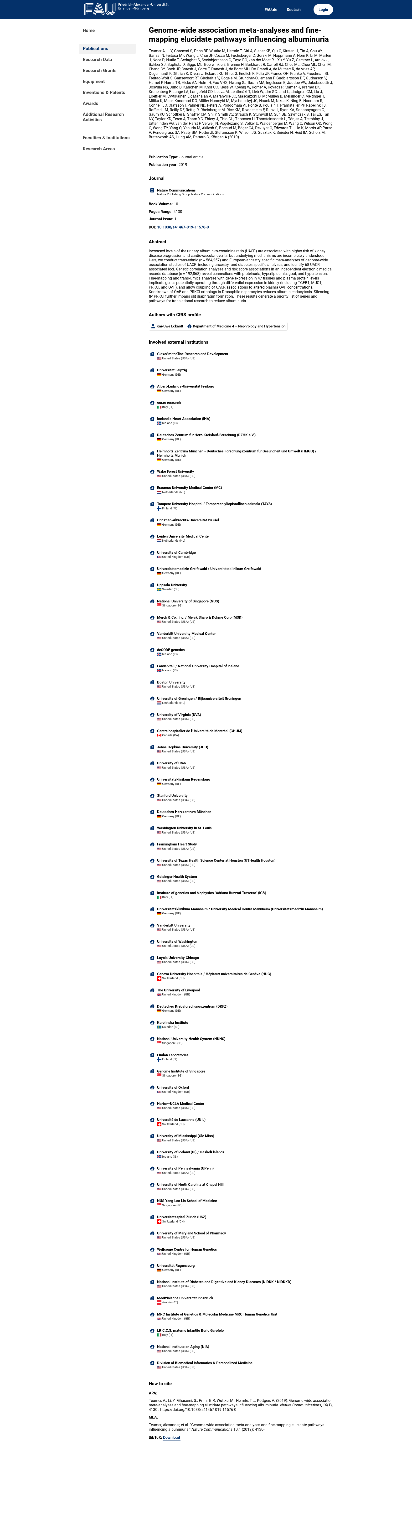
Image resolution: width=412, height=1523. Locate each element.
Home (89, 30)
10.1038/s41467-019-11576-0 (183, 227)
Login (323, 9)
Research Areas (99, 148)
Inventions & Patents (104, 92)
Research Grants (100, 70)
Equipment (94, 81)
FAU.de (271, 9)
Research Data (97, 59)
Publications (95, 48)
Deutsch (294, 9)
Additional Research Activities (103, 117)
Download (171, 1437)
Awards (90, 103)
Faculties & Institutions (106, 137)
